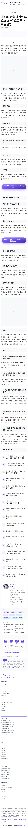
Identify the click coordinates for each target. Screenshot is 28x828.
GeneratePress (21, 825)
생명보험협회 (3, 754)
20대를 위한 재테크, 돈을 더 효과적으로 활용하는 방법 (13, 240)
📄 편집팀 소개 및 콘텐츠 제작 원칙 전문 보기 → (12, 652)
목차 (5, 34)
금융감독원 (3, 750)
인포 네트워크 (15, 2)
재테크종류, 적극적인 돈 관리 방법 (14, 531)
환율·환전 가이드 (4, 776)
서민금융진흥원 (4, 794)
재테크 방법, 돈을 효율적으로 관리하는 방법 (13, 186)
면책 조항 (15, 819)
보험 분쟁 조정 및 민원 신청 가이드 (7, 724)
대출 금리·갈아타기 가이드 (6, 770)
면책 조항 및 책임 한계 (5, 693)
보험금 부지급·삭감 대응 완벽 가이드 (7, 730)
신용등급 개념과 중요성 (7, 675)
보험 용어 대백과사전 (5, 728)
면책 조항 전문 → (15, 667)
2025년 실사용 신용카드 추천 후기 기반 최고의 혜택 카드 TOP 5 (15, 552)
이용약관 (4, 821)
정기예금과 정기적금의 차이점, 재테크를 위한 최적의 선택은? (15, 472)
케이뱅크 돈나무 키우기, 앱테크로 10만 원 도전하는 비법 (15, 575)
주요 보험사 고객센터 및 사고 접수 (7, 736)
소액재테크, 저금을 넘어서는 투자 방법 (15, 537)
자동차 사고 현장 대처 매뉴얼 (6, 734)
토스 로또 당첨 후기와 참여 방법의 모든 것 (15, 560)
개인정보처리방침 (22, 819)
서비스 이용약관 (4, 691)
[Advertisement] (14, 70)
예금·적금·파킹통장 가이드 (6, 768)
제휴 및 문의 (3, 695)
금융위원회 (3, 704)
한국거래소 (3, 798)
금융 (3, 674)
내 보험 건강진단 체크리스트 (6, 720)
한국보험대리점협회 (5, 758)
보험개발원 (3, 708)
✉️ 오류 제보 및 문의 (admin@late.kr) (10, 656)
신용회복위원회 (4, 796)
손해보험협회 (3, 756)
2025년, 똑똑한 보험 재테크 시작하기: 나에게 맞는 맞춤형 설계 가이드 (15, 464)
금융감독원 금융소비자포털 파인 (7, 702)
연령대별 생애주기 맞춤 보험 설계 (7, 732)
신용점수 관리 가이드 (5, 774)
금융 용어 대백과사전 (5, 778)
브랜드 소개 (3, 684)
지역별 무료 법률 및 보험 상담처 (7, 739)
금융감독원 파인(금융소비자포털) (7, 787)
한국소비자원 (3, 706)
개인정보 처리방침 (4, 687)
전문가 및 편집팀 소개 (5, 689)
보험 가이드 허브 (4, 718)
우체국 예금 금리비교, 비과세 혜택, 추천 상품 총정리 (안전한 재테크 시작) (15, 457)
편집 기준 (9, 819)
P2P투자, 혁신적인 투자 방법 (8, 677)
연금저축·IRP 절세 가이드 (6, 772)
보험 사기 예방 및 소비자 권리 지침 (7, 726)
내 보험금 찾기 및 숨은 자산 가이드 (7, 722)
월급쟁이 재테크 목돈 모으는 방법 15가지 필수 (15, 509)
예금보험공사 (3, 748)
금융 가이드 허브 (4, 766)
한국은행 (3, 710)
